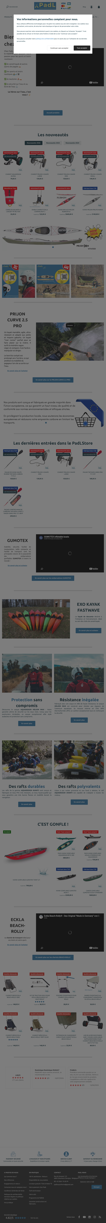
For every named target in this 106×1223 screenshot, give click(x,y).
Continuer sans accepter (59, 48)
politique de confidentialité (45, 39)
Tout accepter (82, 48)
